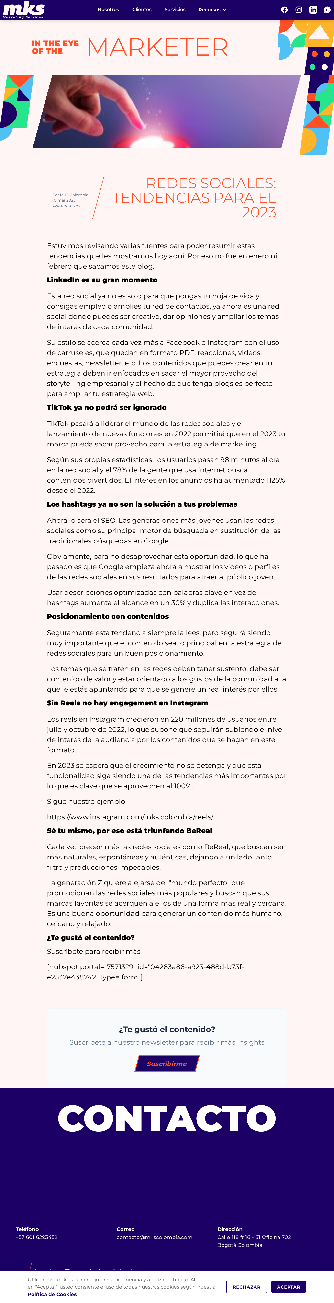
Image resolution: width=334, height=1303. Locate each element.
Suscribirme (167, 1063)
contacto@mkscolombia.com (154, 1237)
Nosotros (108, 9)
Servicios (175, 9)
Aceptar (288, 1287)
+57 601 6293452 (36, 1237)
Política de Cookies (52, 1294)
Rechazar (247, 1287)
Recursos (210, 9)
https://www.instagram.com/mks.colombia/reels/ (130, 817)
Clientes (142, 9)
